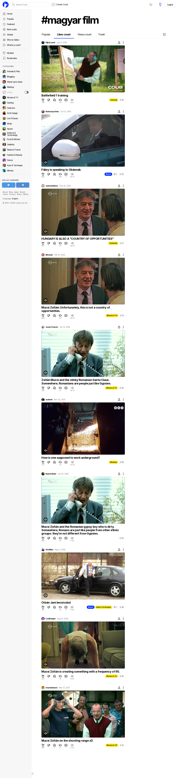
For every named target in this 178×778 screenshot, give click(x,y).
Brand (22, 192)
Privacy (12, 194)
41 (122, 745)
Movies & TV (112, 315)
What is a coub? (14, 45)
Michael (49, 255)
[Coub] (6, 5)
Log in (170, 4)
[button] (164, 34)
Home (9, 13)
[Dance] (15, 160)
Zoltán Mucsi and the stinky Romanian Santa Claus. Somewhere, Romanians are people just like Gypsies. (76, 381)
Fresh (102, 34)
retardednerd (51, 688)
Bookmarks (12, 58)
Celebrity (113, 243)
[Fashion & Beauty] (15, 155)
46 (122, 607)
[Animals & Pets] (15, 71)
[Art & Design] (15, 113)
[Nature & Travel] (15, 149)
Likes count (63, 34)
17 (122, 243)
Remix (108, 174)
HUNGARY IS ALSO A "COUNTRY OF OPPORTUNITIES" (77, 238)
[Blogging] (15, 76)
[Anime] (15, 92)
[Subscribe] (26, 92)
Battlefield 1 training (54, 95)
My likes (10, 53)
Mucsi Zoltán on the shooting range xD (67, 740)
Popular (10, 19)
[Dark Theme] (151, 4)
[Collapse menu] (32, 773)
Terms (5, 194)
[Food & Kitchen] (15, 139)
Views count (84, 34)
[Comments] (54, 100)
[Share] (119, 42)
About (5, 192)
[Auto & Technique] (15, 165)
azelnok (49, 399)
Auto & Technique (103, 607)
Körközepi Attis (52, 111)
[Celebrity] (15, 144)
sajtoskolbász (52, 186)
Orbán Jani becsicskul (56, 602)
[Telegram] (22, 185)
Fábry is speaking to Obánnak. (61, 169)
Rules (19, 194)
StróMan (49, 550)
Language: (10, 198)
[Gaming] (15, 102)
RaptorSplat (51, 474)
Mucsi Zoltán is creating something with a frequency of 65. (80, 671)
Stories (10, 34)
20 (122, 388)
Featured (11, 24)
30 (122, 676)
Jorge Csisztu (52, 327)
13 (122, 315)
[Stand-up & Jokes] (15, 81)
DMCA (25, 194)
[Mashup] (15, 87)
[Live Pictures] (15, 118)
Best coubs (12, 29)
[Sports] (15, 128)
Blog (11, 192)
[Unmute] (46, 162)
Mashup (113, 462)
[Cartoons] (15, 108)
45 (122, 100)
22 (122, 174)
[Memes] (15, 170)
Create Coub (62, 4)
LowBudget (51, 619)
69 (122, 462)
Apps (16, 192)
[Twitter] (8, 185)
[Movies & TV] (15, 97)
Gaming (113, 100)
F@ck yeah (50, 42)
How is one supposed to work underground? (70, 457)
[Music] (15, 123)
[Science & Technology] (15, 134)
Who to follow (13, 39)
